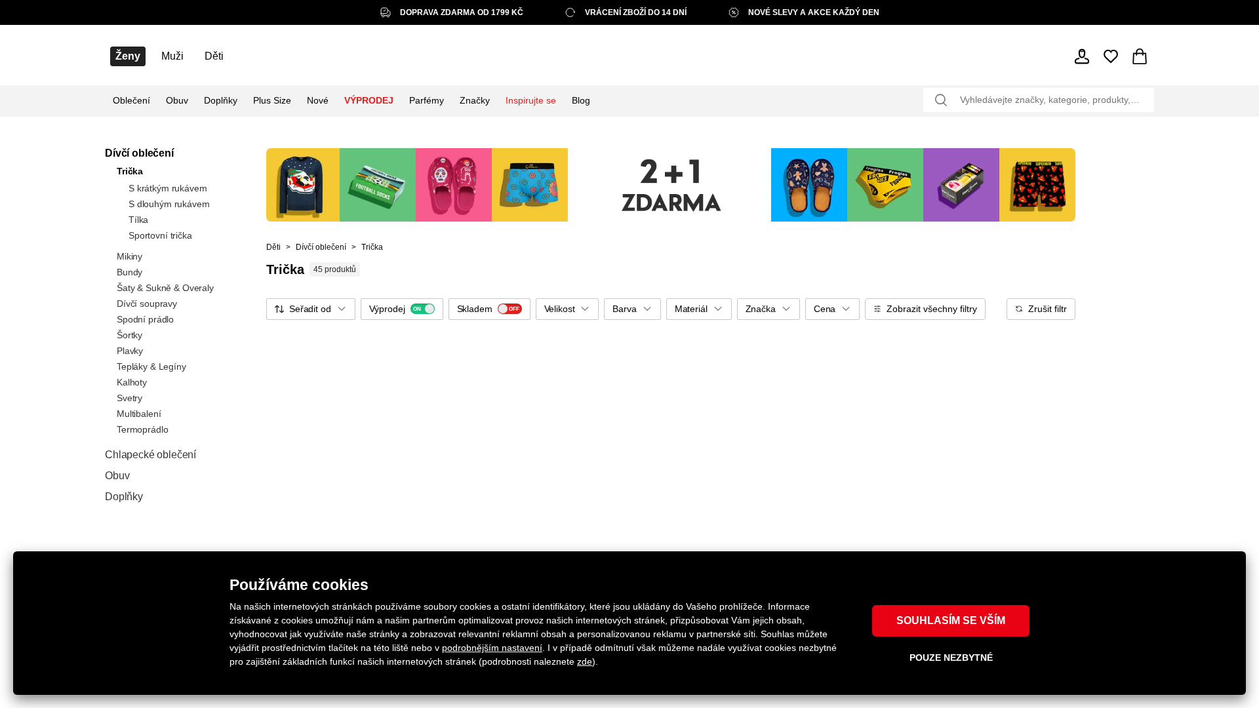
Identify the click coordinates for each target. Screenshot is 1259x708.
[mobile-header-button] (1082, 56)
